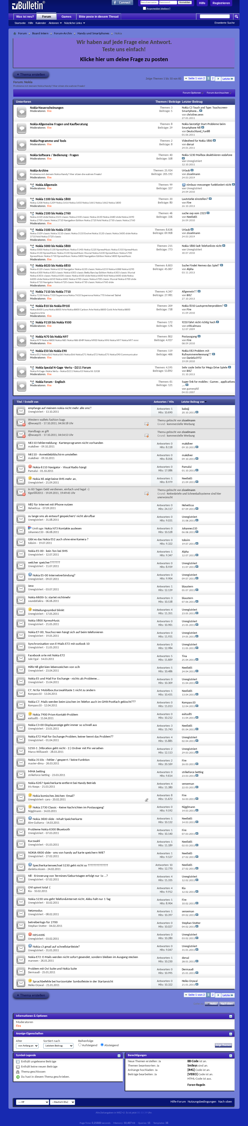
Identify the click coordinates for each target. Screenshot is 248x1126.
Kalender (41, 23)
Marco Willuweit (38, 752)
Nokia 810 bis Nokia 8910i (53, 306)
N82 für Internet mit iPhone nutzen (50, 504)
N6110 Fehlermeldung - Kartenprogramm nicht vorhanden (65, 443)
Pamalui (33, 471)
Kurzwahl (34, 841)
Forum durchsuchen (218, 93)
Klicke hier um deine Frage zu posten (124, 60)
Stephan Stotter (37, 926)
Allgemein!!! (189, 291)
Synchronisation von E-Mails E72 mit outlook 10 (59, 643)
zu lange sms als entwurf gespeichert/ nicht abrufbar (61, 516)
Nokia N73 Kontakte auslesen (63, 528)
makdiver (33, 446)
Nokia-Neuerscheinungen (46, 108)
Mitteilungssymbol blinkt (48, 610)
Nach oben (227, 1004)
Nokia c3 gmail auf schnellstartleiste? (56, 946)
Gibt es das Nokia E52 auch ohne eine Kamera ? (58, 539)
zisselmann (188, 420)
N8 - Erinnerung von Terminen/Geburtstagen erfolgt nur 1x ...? (68, 875)
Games (66, 16)
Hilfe (202, 3)
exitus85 (33, 718)
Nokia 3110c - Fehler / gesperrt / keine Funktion (59, 759)
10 (171, 865)
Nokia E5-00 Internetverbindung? (54, 575)
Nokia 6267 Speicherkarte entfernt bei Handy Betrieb (62, 783)
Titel (19, 402)
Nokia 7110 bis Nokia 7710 (53, 291)
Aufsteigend (89, 1045)
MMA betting (36, 771)
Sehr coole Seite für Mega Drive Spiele (204, 367)
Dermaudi (34, 972)
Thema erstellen (31, 74)
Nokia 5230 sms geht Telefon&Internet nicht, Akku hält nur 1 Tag (69, 899)
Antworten (160, 402)
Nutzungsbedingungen (202, 1101)
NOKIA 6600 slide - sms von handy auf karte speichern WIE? (66, 852)
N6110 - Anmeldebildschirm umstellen (52, 454)
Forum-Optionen (192, 93)
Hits (171, 402)
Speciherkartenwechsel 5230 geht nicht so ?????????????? (70, 865)
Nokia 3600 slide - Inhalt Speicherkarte (57, 819)
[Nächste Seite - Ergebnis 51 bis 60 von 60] (218, 79)
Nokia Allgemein (46, 185)
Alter (19, 1041)
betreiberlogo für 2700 (43, 922)
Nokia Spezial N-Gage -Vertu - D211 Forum (63, 367)
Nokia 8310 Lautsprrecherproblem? (203, 306)
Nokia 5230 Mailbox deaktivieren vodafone (207, 155)
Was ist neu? (25, 16)
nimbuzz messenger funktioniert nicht (208, 184)
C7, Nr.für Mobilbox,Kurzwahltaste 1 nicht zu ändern (61, 690)
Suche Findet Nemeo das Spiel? (200, 265)
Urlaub (186, 170)
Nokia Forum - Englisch (50, 382)
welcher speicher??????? (44, 562)
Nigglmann (34, 811)
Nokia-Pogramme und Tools (48, 141)
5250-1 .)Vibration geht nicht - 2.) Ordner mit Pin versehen (65, 748)
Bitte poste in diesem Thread (98, 16)
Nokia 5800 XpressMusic (44, 620)
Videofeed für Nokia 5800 (197, 140)
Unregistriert (35, 411)
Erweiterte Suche (225, 22)
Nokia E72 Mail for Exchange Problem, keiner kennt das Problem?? (70, 736)
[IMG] (191, 1070)
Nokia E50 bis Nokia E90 (51, 351)
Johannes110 (35, 532)
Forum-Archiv (63, 33)
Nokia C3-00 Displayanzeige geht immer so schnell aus (62, 725)
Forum (46, 16)
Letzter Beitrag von (192, 402)
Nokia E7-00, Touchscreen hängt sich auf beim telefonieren (65, 632)
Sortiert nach (51, 1041)
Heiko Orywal (36, 985)
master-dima (36, 763)
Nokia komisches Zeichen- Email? (54, 795)
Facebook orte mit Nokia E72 (46, 655)
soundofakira (35, 601)
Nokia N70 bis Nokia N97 (52, 336)
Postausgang (189, 336)
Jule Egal (33, 659)
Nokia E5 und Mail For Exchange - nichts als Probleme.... (64, 678)
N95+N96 (39, 935)
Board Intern (40, 33)
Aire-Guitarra (36, 822)
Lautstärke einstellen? (195, 199)
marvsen (33, 960)
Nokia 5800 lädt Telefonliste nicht (202, 246)
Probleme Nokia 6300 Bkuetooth (49, 829)
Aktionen (54, 23)
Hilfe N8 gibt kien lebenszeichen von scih (54, 667)
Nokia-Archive (39, 170)
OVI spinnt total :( (39, 887)
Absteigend (111, 1045)
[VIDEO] (192, 1074)
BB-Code (193, 1061)
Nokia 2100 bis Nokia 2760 (53, 213)
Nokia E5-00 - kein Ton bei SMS (48, 551)
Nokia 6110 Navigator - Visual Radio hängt (59, 467)
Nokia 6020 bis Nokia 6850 (53, 265)
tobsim (32, 543)
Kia (30, 891)
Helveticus (34, 508)
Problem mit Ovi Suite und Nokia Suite (52, 968)
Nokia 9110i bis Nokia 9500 (53, 322)
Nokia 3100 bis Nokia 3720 (53, 230)
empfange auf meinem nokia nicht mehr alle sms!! (60, 408)
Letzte (226, 78)
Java (30, 585)
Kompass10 (35, 694)
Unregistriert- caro (39, 799)
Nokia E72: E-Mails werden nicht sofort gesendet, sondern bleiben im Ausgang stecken (83, 957)
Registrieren (221, 3)
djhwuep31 (34, 423)
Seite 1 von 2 (196, 78)
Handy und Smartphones (93, 33)
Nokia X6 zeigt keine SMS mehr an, (55, 479)
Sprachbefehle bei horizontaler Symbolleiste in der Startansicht (73, 981)
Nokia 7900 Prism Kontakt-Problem (55, 714)
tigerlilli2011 (35, 493)
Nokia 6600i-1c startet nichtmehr (49, 597)
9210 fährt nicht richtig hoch (198, 322)
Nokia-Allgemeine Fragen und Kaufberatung (59, 124)
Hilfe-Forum (178, 1101)
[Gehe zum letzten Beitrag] (196, 412)
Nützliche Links (73, 23)
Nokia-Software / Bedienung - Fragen (54, 155)
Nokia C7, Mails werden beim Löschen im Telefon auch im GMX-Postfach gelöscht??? (82, 701)
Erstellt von (31, 402)
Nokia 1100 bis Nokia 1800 (53, 199)
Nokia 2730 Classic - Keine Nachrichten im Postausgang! (68, 807)
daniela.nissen (36, 869)
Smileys (192, 1065)
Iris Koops (33, 786)
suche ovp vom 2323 (194, 213)
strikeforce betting (39, 775)
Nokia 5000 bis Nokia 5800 (53, 246)
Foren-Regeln (196, 1085)
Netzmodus (35, 910)
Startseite (20, 23)
